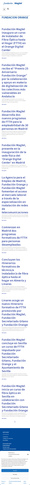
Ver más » (4, 58)
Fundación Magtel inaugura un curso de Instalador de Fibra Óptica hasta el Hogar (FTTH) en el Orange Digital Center (14, 39)
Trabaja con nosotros (8, 438)
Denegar (15, 474)
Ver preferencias (15, 478)
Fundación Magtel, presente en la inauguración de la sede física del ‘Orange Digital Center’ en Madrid (14, 154)
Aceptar (15, 470)
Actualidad (5, 440)
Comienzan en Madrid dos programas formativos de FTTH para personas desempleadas (14, 236)
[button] (28, 454)
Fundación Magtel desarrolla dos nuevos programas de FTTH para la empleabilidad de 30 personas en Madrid (15, 120)
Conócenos (5, 436)
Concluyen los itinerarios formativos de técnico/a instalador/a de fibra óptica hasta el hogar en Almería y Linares (15, 272)
